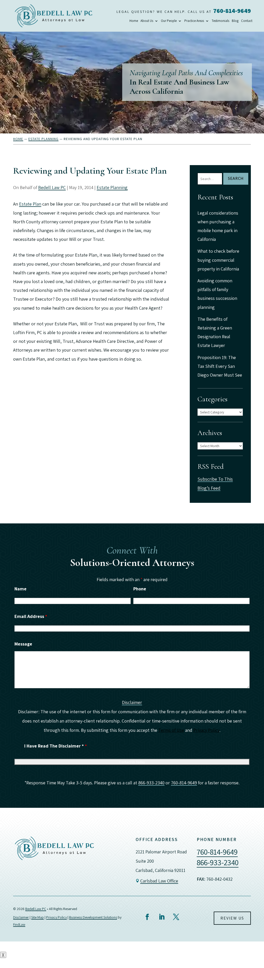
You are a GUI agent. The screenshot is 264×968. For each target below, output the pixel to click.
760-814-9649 (232, 10)
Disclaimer (132, 702)
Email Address (30, 616)
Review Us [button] (232, 918)
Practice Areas (194, 21)
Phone (139, 589)
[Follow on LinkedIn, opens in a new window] (161, 917)
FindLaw (19, 924)
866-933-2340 (151, 783)
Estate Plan (30, 204)
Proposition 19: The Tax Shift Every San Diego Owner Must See (219, 366)
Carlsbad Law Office (159, 881)
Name (20, 589)
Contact (246, 21)
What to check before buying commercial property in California (218, 259)
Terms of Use (171, 730)
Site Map (37, 917)
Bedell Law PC (52, 187)
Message (23, 644)
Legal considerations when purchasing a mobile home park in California (217, 226)
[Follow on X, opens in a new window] (176, 917)
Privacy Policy (206, 730)
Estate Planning (112, 187)
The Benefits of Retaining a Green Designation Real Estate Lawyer (214, 332)
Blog (235, 21)
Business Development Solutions (93, 917)
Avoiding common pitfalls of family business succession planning (217, 294)
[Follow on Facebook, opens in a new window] (147, 917)
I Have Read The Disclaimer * (55, 746)
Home (133, 21)
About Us (147, 21)
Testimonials (220, 21)
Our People (169, 21)
